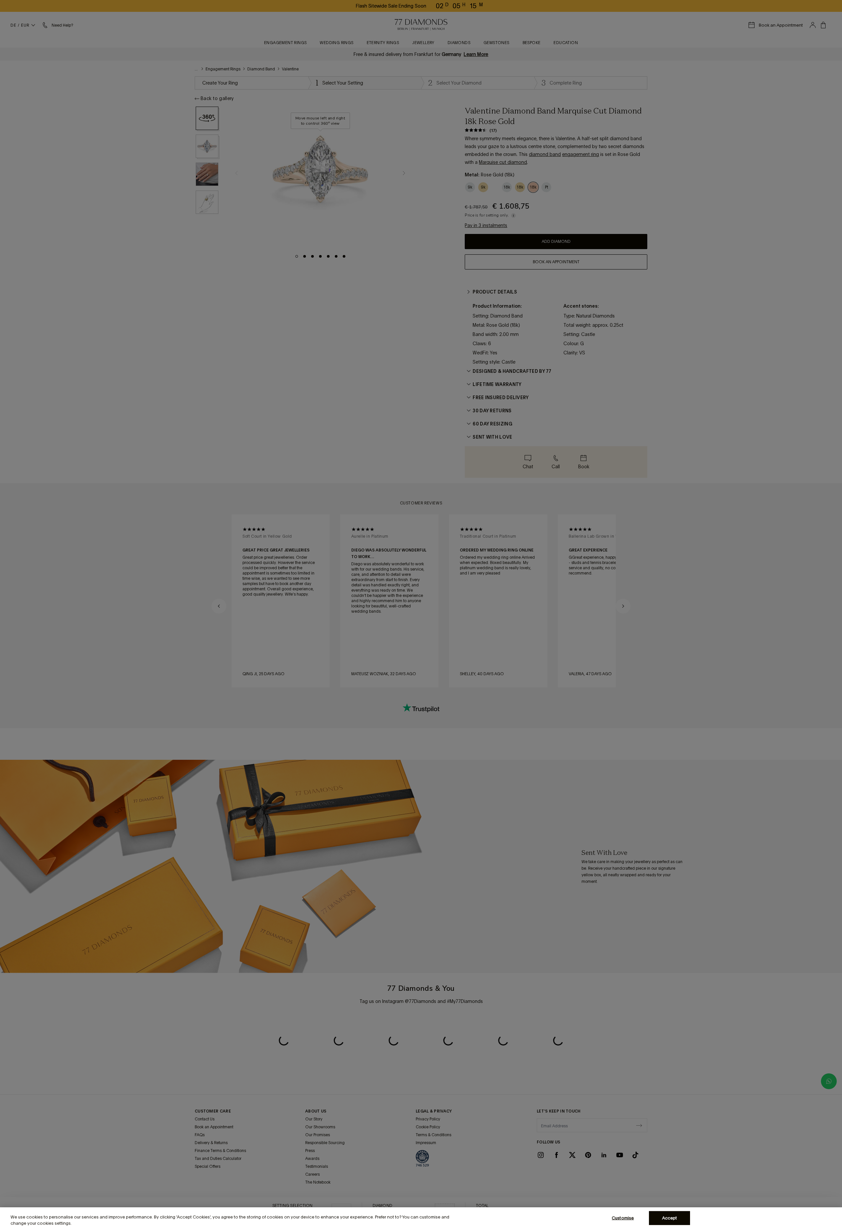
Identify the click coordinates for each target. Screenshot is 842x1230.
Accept (669, 1218)
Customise (623, 1218)
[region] (421, 1218)
